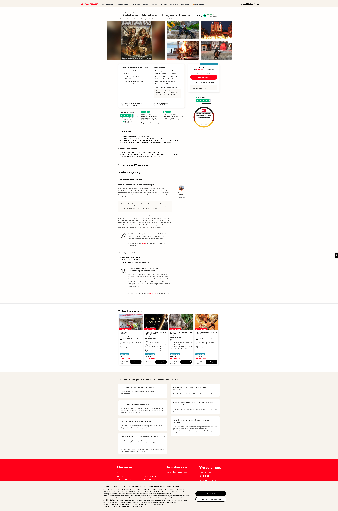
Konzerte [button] (145, 4)
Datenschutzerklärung (116, 504)
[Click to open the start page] (210, 468)
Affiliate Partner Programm (150, 479)
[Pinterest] (208, 477)
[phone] (155, 104)
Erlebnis (143, 243)
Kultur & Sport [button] (136, 4)
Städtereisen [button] (174, 4)
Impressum (120, 476)
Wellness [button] (154, 4)
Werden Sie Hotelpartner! (150, 476)
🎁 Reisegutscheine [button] (198, 4)
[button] (255, 4)
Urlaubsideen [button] (185, 4)
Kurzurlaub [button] (164, 4)
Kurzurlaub (152, 293)
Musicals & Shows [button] (123, 4)
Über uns (120, 473)
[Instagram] (204, 477)
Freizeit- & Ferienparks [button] (107, 4)
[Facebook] (200, 477)
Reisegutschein (147, 473)
